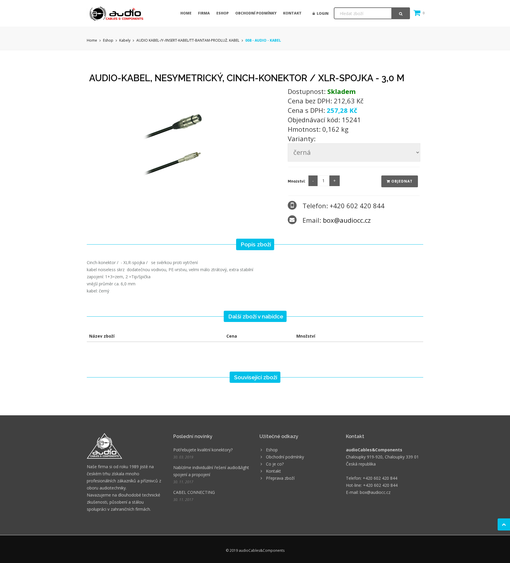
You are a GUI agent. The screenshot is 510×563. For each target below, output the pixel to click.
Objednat (401, 181)
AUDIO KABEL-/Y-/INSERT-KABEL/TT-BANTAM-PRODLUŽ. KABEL (187, 40)
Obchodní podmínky (256, 13)
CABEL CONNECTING (194, 492)
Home (186, 13)
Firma (204, 13)
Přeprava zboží (280, 478)
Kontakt (292, 13)
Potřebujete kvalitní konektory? (203, 450)
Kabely (124, 40)
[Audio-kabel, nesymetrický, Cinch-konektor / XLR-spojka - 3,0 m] (184, 141)
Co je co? (275, 464)
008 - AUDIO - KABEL (263, 40)
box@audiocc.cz (347, 220)
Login (321, 13)
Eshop (222, 13)
